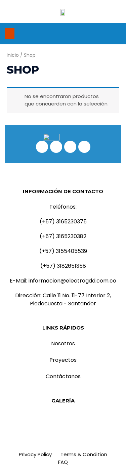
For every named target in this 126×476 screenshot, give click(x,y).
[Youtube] (117, 34)
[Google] (107, 34)
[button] (9, 33)
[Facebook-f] (87, 34)
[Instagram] (97, 34)
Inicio (13, 55)
